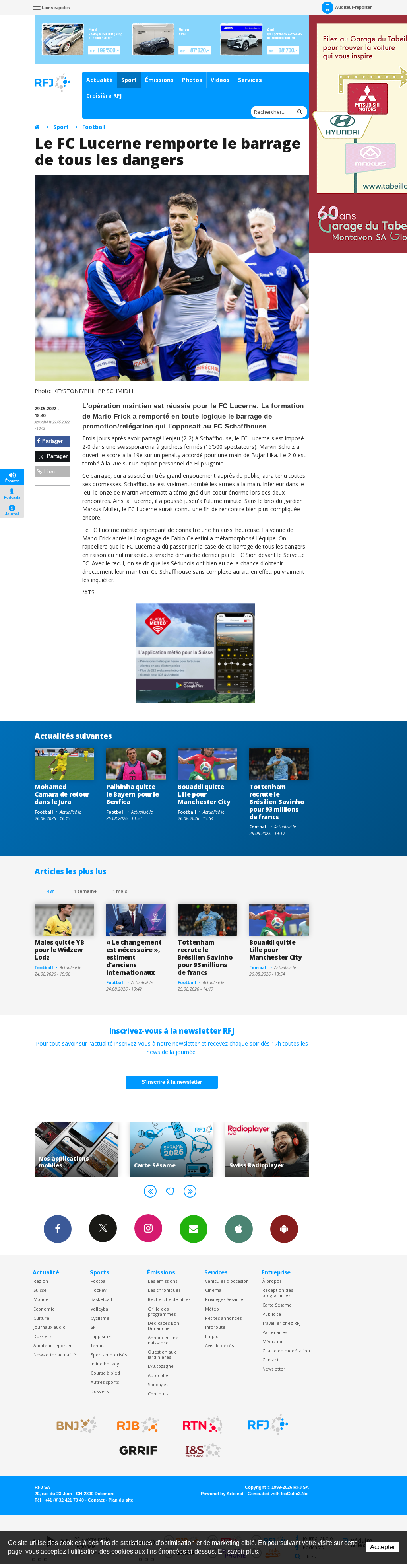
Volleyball (100, 1308)
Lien (49, 472)
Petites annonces (223, 1318)
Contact (270, 1359)
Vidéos (220, 80)
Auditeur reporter (52, 1345)
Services (250, 80)
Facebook (58, 1229)
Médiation (273, 1341)
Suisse (40, 1290)
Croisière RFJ (104, 95)
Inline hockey (105, 1363)
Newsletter (273, 1368)
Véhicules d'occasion (227, 1281)
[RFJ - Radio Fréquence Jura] (268, 1425)
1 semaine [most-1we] (85, 891)
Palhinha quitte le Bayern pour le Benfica (132, 794)
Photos (192, 80)
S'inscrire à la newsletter (171, 1082)
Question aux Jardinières (162, 1354)
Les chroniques (164, 1290)
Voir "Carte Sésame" (77, 1149)
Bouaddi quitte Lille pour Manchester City (204, 794)
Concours (158, 1393)
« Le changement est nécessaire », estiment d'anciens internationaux (133, 957)
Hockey (98, 1290)
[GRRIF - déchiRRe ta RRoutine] (138, 1451)
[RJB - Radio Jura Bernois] (138, 1425)
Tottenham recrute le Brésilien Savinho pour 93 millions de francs (276, 801)
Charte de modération (286, 1350)
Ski (94, 1327)
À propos (271, 1281)
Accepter (382, 1547)
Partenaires (274, 1332)
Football (93, 126)
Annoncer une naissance (163, 1340)
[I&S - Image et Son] (203, 1451)
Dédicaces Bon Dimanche (163, 1326)
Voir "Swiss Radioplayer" (173, 1149)
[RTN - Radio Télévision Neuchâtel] (203, 1425)
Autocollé (158, 1375)
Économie (44, 1308)
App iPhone (239, 1229)
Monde (40, 1299)
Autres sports (105, 1382)
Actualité (99, 80)
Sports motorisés (109, 1354)
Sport (129, 80)
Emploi (212, 1336)
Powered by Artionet (222, 1493)
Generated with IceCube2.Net (278, 1493)
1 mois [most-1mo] (119, 891)
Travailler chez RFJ (281, 1323)
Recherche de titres (169, 1299)
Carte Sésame (277, 1304)
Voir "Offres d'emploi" (268, 1149)
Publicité (271, 1314)
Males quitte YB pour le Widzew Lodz (59, 950)
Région (40, 1281)
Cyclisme (100, 1318)
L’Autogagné (161, 1366)
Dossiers (42, 1336)
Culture (41, 1318)
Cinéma (213, 1290)
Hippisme (101, 1336)
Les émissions (162, 1281)
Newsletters (193, 1229)
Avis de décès (219, 1345)
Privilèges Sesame (224, 1299)
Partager (52, 441)
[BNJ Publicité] (73, 1425)
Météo (212, 1308)
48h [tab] (50, 891)
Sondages (158, 1384)
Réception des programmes (277, 1292)
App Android (284, 1229)
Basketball (101, 1299)
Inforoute (215, 1327)
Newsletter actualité (54, 1354)
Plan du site (121, 1500)
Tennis (97, 1345)
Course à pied (105, 1372)
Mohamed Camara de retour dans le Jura (62, 794)
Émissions (159, 80)
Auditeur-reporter (353, 7)
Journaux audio (49, 1327)
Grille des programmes (162, 1311)
